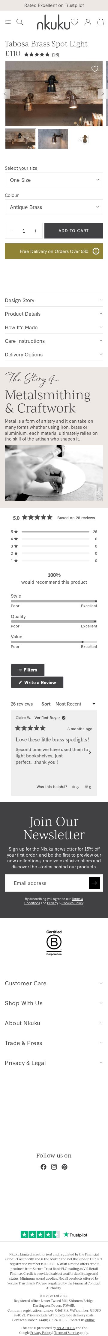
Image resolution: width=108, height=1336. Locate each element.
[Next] (90, 752)
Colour (12, 195)
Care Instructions (25, 340)
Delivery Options (24, 354)
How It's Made (21, 327)
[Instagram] (54, 1166)
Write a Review (43, 683)
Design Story (19, 299)
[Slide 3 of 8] (85, 139)
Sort (46, 704)
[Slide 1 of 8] (20, 139)
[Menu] (8, 22)
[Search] (19, 22)
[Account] (87, 22)
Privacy (52, 903)
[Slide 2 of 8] (53, 139)
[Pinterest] (64, 1166)
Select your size (21, 168)
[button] (54, 532)
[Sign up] (94, 883)
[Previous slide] (5, 94)
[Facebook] (43, 1166)
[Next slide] (103, 94)
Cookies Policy (72, 903)
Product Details (22, 313)
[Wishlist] (74, 22)
